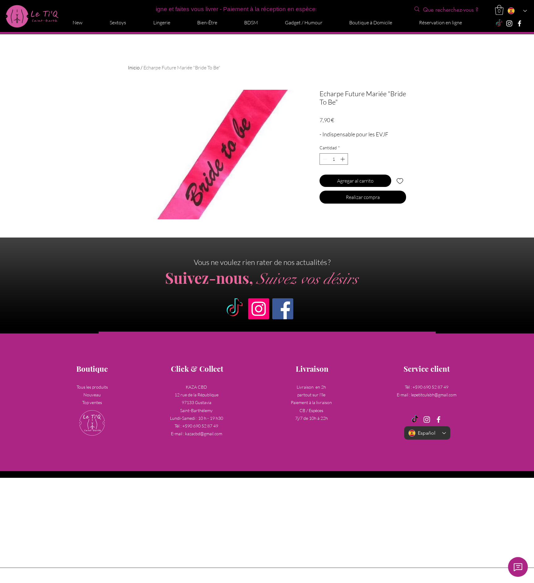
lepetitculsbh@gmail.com (433, 394)
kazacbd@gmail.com (203, 433)
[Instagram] (509, 23)
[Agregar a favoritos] (400, 181)
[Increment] (343, 159)
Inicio (134, 67)
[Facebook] (519, 23)
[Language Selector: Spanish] (517, 10)
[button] (499, 10)
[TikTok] (499, 23)
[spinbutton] (333, 159)
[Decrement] (324, 159)
